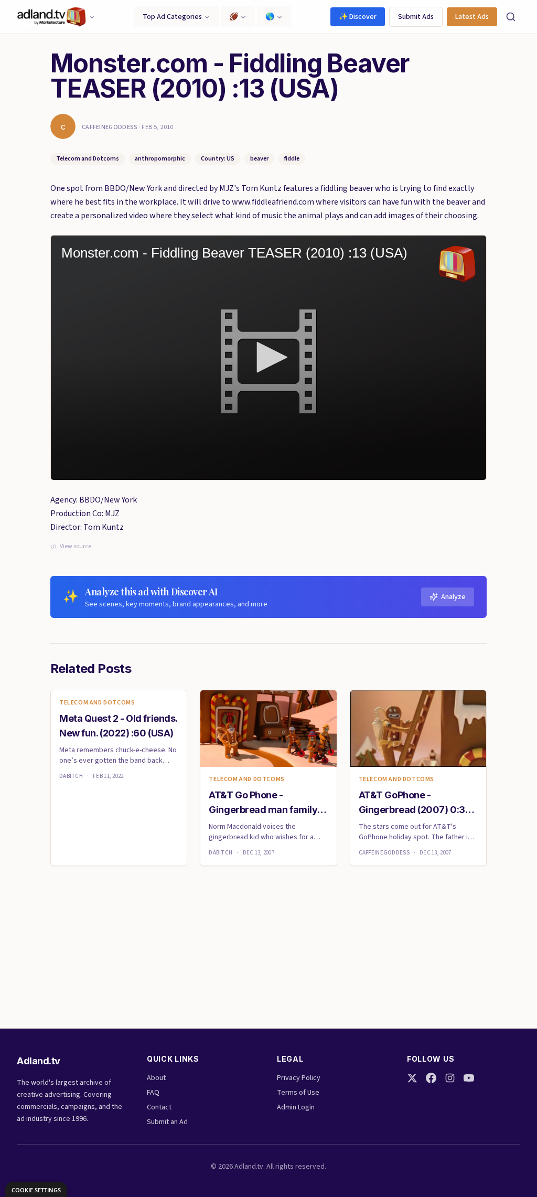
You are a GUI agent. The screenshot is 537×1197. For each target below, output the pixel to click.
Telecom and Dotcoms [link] (97, 703)
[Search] (510, 16)
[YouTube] (469, 1078)
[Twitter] (412, 1078)
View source (75, 546)
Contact (159, 1107)
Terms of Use (298, 1092)
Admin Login (296, 1107)
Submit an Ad (167, 1122)
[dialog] (36, 1189)
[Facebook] (431, 1078)
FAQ (153, 1092)
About (156, 1078)
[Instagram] (450, 1078)
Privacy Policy (298, 1078)
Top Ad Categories (172, 17)
